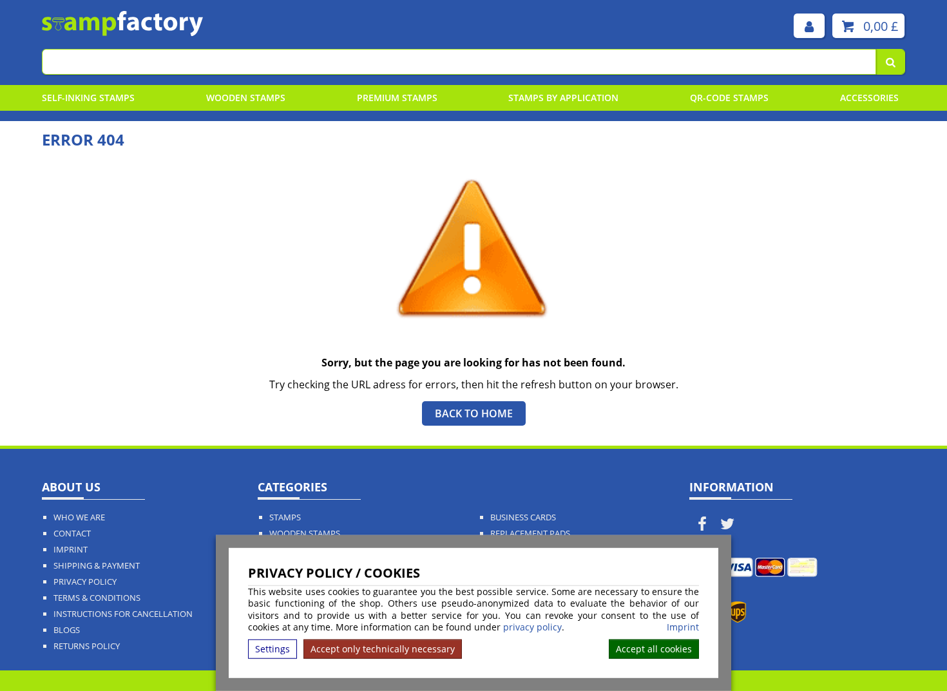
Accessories (869, 97)
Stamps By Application (563, 97)
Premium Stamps (397, 97)
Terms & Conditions (96, 598)
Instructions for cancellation (123, 614)
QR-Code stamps (729, 97)
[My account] (809, 26)
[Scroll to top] (908, 653)
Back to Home (474, 413)
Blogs (66, 630)
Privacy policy (85, 582)
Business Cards (523, 517)
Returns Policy (86, 646)
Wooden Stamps (245, 97)
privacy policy (532, 627)
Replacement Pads (530, 533)
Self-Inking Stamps (88, 97)
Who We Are (79, 517)
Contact (72, 533)
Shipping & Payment (96, 566)
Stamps (285, 517)
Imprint (683, 627)
